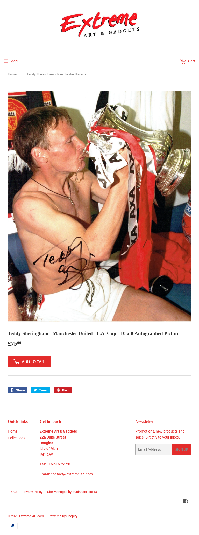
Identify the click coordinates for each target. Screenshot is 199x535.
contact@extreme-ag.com (72, 474)
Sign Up (181, 449)
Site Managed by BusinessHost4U (72, 492)
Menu (14, 61)
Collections (16, 438)
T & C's (13, 492)
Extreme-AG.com (31, 516)
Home (12, 74)
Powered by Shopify (62, 516)
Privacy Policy (32, 492)
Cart (191, 61)
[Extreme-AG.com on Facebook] (186, 502)
